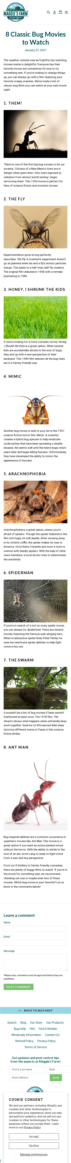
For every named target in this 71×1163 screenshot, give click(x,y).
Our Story (36, 1022)
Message (9, 951)
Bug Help (20, 1028)
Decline (34, 1145)
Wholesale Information (26, 1035)
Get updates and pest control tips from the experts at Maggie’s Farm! (35, 1059)
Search (12, 1022)
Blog (23, 1022)
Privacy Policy (32, 1127)
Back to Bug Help (38, 1010)
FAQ (32, 1028)
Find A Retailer (48, 1028)
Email (7, 936)
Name (7, 922)
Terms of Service (35, 1047)
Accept (34, 1136)
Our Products (55, 1022)
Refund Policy (24, 1041)
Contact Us (52, 1035)
